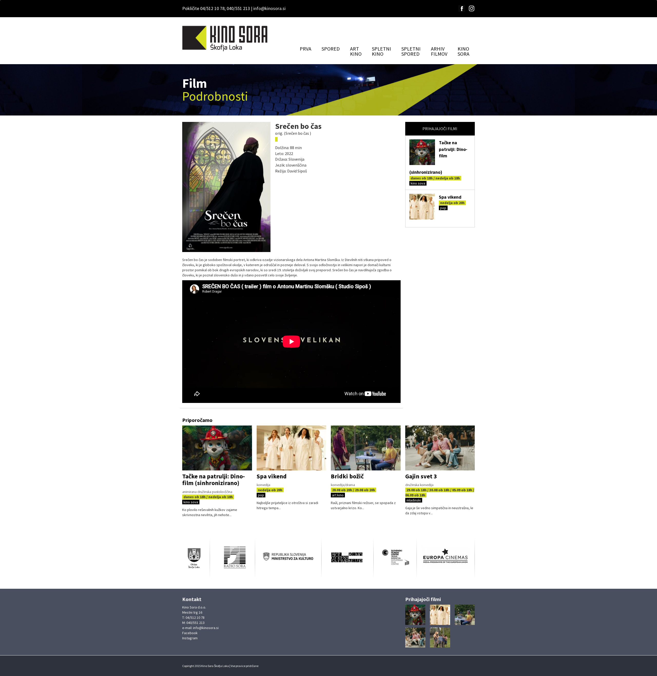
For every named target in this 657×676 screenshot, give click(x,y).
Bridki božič (347, 476)
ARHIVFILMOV (439, 51)
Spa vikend (450, 197)
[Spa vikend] (422, 206)
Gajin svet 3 (421, 476)
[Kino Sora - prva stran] (225, 38)
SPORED (331, 48)
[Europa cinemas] (446, 557)
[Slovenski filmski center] (395, 557)
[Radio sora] (232, 557)
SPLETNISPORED (411, 51)
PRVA (305, 48)
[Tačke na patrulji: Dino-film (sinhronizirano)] (422, 152)
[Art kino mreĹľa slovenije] (347, 557)
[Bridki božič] (366, 448)
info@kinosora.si (269, 8)
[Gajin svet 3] (440, 448)
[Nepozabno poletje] (440, 637)
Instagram (190, 638)
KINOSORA (463, 51)
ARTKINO (356, 51)
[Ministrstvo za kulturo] (288, 557)
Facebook (190, 633)
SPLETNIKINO (381, 51)
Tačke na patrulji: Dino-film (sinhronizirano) (213, 479)
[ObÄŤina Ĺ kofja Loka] (196, 557)
